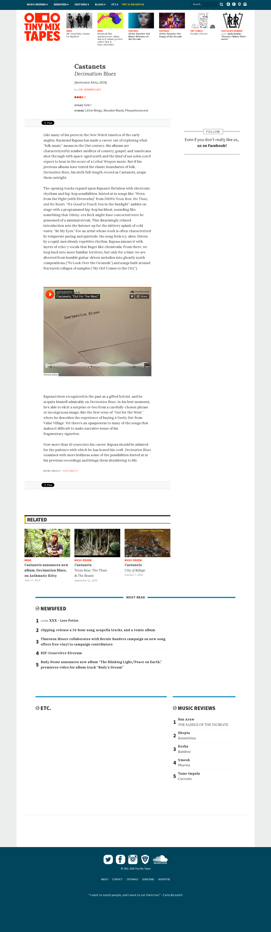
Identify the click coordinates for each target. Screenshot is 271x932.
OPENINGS (132, 879)
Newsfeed (60, 4)
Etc (113, 4)
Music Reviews (36, 4)
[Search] (221, 4)
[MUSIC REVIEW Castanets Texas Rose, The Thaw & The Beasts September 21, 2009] (97, 543)
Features (81, 4)
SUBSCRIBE (148, 879)
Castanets (70, 470)
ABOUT (105, 879)
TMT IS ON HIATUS (132, 4)
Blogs (99, 4)
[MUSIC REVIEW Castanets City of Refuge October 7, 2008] (147, 543)
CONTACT (117, 879)
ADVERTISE (164, 879)
